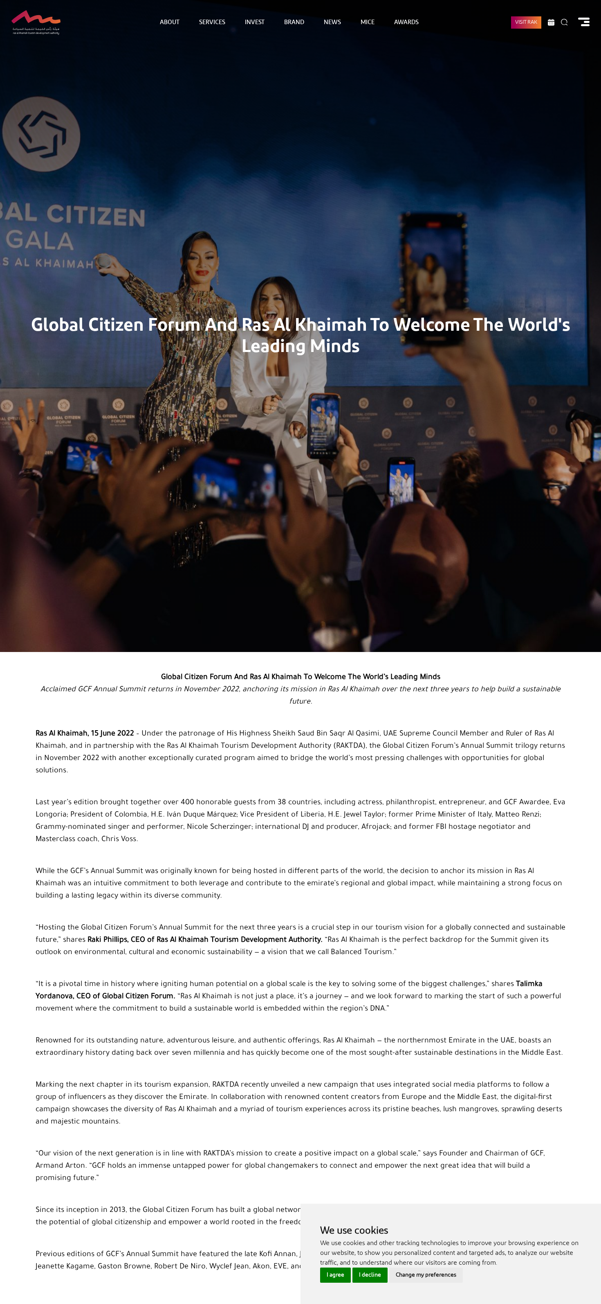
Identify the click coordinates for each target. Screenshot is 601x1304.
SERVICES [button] (212, 22)
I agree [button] (335, 1275)
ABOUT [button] (169, 22)
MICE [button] (368, 22)
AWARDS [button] (406, 22)
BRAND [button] (294, 22)
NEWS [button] (332, 22)
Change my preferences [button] (426, 1275)
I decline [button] (370, 1275)
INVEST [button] (255, 22)
